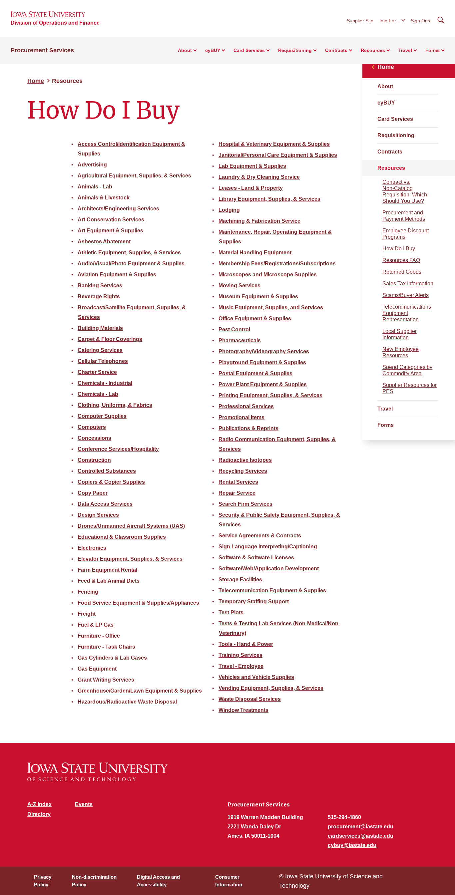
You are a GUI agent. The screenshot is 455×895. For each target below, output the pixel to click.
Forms (385, 425)
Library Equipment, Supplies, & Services (269, 199)
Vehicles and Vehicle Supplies (256, 677)
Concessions (94, 438)
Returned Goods (401, 272)
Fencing (88, 592)
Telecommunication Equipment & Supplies (272, 590)
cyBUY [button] (212, 50)
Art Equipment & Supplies (110, 230)
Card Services (395, 119)
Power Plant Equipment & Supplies (263, 384)
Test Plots (231, 612)
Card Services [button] (249, 50)
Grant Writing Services (106, 680)
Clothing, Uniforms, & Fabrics (115, 405)
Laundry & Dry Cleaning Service (259, 177)
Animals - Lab (95, 186)
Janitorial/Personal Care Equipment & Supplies (278, 155)
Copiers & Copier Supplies (111, 482)
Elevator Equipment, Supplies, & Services (130, 559)
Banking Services (100, 285)
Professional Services (246, 406)
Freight (87, 614)
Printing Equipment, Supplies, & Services (270, 395)
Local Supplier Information (399, 334)
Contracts (389, 151)
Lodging (229, 210)
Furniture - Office (99, 636)
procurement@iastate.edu (360, 826)
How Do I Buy (398, 248)
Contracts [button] (336, 50)
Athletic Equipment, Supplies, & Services (129, 252)
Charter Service (97, 372)
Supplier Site (360, 20)
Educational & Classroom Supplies (122, 537)
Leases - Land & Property (251, 188)
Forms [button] (432, 50)
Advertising (92, 164)
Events (84, 804)
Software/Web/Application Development (269, 568)
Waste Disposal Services (250, 699)
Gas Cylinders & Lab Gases (112, 658)
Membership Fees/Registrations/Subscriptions (277, 263)
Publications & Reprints (248, 428)
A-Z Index (39, 804)
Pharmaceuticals (240, 340)
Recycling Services (243, 471)
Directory (39, 814)
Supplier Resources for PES (409, 388)
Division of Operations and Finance (55, 23)
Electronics (92, 548)
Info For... (389, 20)
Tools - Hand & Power (246, 644)
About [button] (185, 50)
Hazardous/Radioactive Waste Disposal (127, 702)
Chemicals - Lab (98, 394)
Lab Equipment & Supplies (252, 166)
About (385, 86)
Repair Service (237, 493)
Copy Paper (93, 493)
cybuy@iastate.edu (352, 845)
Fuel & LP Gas (96, 625)
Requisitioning (395, 135)
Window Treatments (243, 710)
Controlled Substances (107, 471)
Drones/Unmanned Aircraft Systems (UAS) (131, 526)
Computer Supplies (102, 416)
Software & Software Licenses (256, 557)
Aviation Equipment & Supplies (117, 274)
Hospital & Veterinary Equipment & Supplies (274, 144)
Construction (94, 460)
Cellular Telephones (103, 361)
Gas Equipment (97, 669)
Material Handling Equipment (255, 252)
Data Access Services (105, 504)
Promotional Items (241, 417)
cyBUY (386, 103)
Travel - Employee (241, 666)
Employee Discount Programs (405, 234)
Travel (385, 409)
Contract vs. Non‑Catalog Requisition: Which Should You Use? (404, 191)
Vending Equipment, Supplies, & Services (271, 688)
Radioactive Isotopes (245, 460)
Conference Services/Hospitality (118, 449)
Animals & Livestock (104, 197)
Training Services (240, 655)
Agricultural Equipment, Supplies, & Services (134, 175)
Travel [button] (405, 50)
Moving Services (239, 285)
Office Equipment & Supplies (255, 318)
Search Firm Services (245, 504)
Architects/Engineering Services (118, 208)
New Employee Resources (400, 352)
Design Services (98, 515)
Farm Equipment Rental (107, 570)
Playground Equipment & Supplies (262, 362)
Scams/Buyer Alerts (405, 295)
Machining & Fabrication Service (259, 221)
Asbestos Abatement (104, 241)
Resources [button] (373, 50)
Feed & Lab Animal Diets (109, 581)
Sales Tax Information (407, 283)
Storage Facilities (240, 579)
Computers (92, 427)
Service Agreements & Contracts (260, 535)
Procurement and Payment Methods (403, 216)
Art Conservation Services (111, 219)
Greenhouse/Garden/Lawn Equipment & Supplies (140, 691)
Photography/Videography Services (264, 351)
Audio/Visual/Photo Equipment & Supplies (131, 263)
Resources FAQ (401, 260)
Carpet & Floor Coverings (110, 339)
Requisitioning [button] (295, 50)
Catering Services (100, 350)
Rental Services (238, 482)
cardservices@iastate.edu (360, 836)
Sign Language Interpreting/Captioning (268, 546)
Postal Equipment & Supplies (255, 373)
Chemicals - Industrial (105, 383)
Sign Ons (420, 20)
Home (35, 81)
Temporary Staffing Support (254, 601)
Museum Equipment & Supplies (258, 296)
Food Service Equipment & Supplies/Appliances (138, 603)
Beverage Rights (99, 296)
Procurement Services (42, 50)
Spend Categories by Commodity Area (407, 370)
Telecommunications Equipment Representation (406, 313)
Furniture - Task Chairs (106, 647)
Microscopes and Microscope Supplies (268, 274)
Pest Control (234, 329)
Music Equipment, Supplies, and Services (271, 307)
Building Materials (100, 328)
